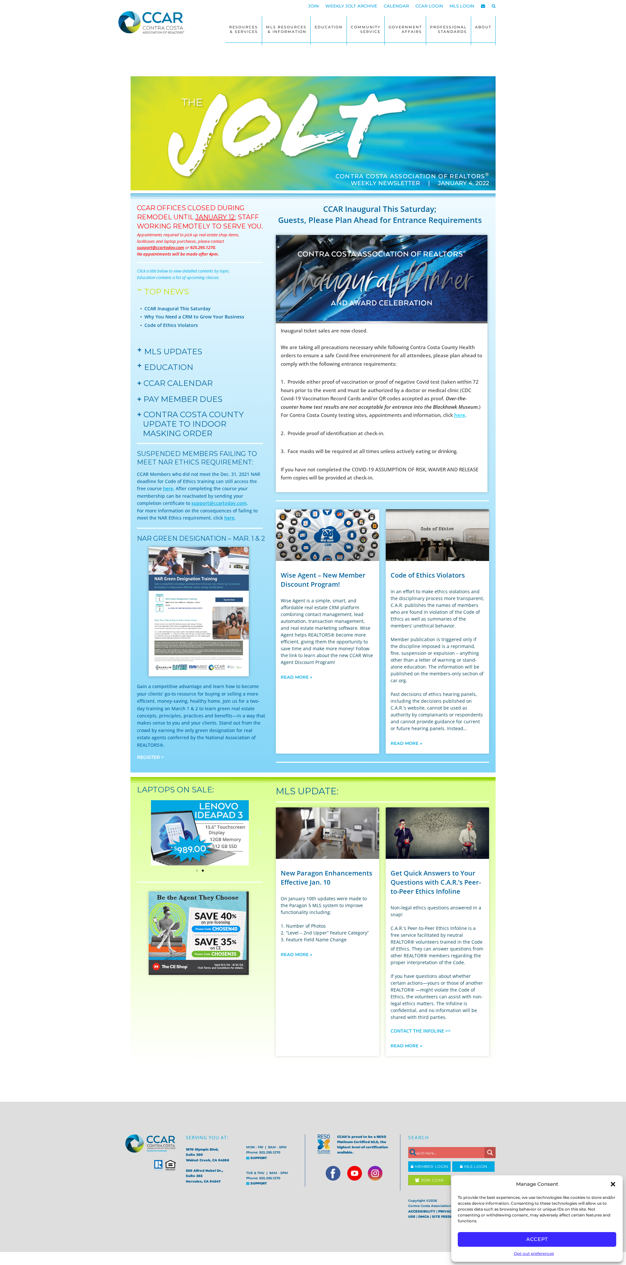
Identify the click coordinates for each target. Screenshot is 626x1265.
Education (168, 367)
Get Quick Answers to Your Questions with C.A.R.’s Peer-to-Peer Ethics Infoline (436, 882)
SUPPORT (258, 1158)
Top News (166, 291)
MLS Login (475, 1166)
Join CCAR (431, 1180)
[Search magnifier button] (490, 1152)
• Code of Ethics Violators (169, 325)
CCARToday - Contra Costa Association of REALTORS (153, 22)
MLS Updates (173, 351)
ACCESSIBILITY (421, 1211)
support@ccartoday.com (218, 503)
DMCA (423, 1216)
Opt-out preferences (534, 1253)
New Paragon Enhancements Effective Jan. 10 (326, 878)
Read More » (296, 677)
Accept (537, 1239)
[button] (613, 1184)
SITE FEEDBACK (446, 1216)
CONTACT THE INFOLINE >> (421, 1031)
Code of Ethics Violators (428, 575)
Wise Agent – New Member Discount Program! (323, 580)
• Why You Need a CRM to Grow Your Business (192, 317)
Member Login (430, 1166)
